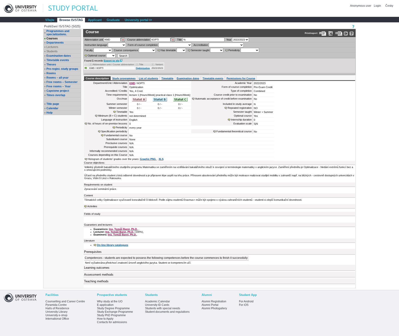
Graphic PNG (148, 159)
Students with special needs (162, 308)
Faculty (89, 50)
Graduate (113, 20)
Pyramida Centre (56, 305)
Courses (52, 38)
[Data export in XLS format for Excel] (330, 33)
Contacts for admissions (112, 322)
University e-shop (56, 315)
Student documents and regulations (167, 311)
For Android (246, 301)
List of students (148, 78)
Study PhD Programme (111, 315)
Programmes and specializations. (57, 32)
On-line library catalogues (112, 245)
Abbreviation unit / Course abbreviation (113, 64)
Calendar (52, 108)
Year (228, 39)
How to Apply (105, 318)
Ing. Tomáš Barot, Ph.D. (123, 229)
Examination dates (58, 55)
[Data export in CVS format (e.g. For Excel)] (338, 33)
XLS (161, 159)
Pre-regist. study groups (62, 69)
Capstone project (57, 90)
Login (377, 5)
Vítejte (49, 20)
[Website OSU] (23, 8)
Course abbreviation (138, 39)
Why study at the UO (109, 301)
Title (179, 39)
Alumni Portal (210, 305)
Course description (97, 78)
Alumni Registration (214, 301)
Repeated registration (240, 107)
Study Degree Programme (113, 308)
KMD (132, 83)
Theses (51, 64)
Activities (92, 206)
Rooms (51, 73)
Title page (52, 104)
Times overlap (55, 95)
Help (49, 112)
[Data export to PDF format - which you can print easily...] (322, 33)
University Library (56, 311)
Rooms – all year (57, 77)
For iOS (243, 305)
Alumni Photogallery (214, 308)
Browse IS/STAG (71, 20)
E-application (105, 305)
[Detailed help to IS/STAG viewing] (351, 33)
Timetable (167, 78)
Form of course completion (143, 45)
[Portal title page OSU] (77, 8)
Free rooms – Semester (62, 82)
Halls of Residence (57, 308)
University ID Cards (157, 305)
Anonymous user (361, 5)
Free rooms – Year (58, 86)
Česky (389, 5)
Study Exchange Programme (115, 311)
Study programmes (124, 78)
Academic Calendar (157, 301)
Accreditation (200, 45)
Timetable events (57, 60)
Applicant (95, 20)
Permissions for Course (241, 78)
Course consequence (126, 50)
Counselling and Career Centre (65, 301)
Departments (55, 42)
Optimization (143, 68)
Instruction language (96, 45)
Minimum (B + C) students (112, 115)
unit (94, 39)
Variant (159, 64)
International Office (57, 318)
